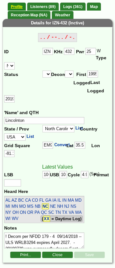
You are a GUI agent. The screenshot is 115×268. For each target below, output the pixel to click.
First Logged (80, 78)
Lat (69, 145)
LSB (8, 174)
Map (94, 6)
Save (89, 255)
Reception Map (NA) (29, 15)
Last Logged (94, 86)
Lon (95, 145)
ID (6, 51)
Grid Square (17, 145)
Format (99, 174)
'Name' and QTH (21, 112)
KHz (58, 51)
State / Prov (16, 128)
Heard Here (16, 191)
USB (54, 174)
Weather (62, 15)
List (79, 128)
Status (11, 74)
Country (88, 128)
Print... (25, 255)
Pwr (80, 51)
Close (57, 255)
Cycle (74, 174)
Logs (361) (72, 6)
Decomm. (58, 74)
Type (101, 57)
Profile (17, 6)
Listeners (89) (43, 6)
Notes (10, 227)
